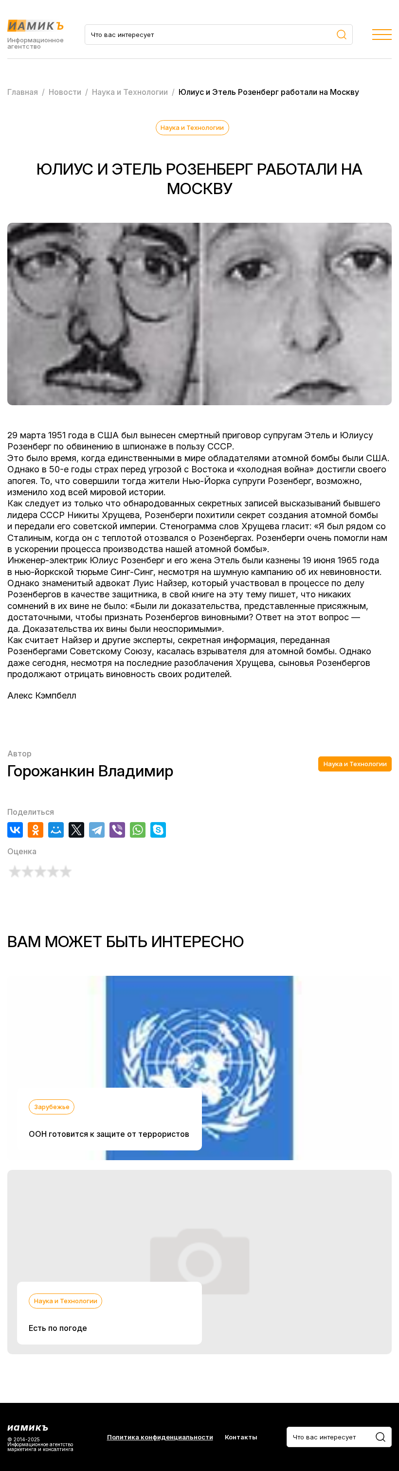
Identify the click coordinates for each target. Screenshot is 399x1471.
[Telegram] (97, 830)
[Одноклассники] (35, 830)
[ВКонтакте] (15, 830)
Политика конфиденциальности (160, 1437)
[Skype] (158, 830)
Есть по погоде (58, 1328)
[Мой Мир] (56, 830)
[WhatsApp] (137, 830)
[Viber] (117, 830)
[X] (76, 830)
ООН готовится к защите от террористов (109, 1134)
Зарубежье (52, 1107)
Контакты (241, 1437)
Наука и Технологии (192, 127)
